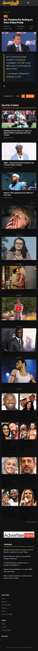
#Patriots (21, 60)
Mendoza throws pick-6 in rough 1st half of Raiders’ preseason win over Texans (17, 133)
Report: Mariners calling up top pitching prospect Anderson (17, 557)
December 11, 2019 (13, 77)
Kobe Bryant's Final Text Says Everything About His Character (10, 416)
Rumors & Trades (7, 614)
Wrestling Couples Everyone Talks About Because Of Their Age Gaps (9, 448)
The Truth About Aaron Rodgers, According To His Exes (28, 479)
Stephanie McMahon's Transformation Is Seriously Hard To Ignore (28, 513)
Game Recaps (6, 605)
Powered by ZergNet (30, 522)
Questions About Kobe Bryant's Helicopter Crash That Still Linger (10, 511)
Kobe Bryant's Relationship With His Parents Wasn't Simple (28, 416)
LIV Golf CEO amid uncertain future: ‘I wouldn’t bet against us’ (16, 564)
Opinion (4, 611)
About (3, 624)
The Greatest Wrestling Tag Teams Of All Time (26, 445)
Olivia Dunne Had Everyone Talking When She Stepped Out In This (10, 481)
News (3, 598)
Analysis (4, 602)
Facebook (30, 96)
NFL (9, 12)
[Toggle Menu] (28, 3)
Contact (4, 627)
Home (5, 12)
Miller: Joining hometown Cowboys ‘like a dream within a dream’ (19, 164)
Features (4, 608)
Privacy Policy (6, 630)
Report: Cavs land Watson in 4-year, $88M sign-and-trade (18, 570)
